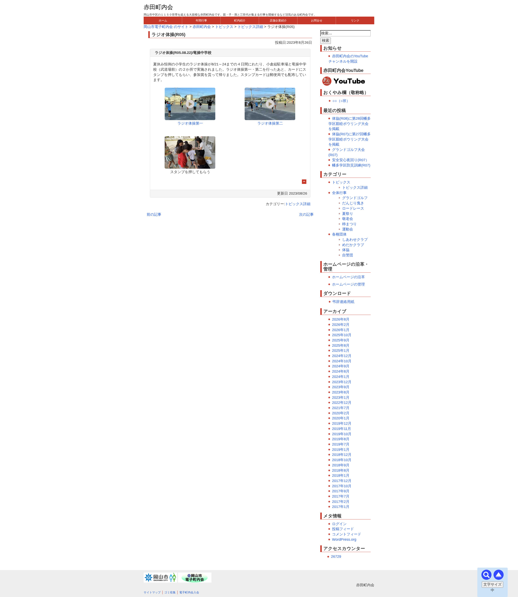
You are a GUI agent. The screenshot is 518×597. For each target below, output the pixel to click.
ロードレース (353, 208)
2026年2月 (340, 325)
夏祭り (347, 214)
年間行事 (201, 20)
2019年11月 (341, 429)
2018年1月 (340, 475)
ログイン (339, 524)
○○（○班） (341, 101)
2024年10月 (341, 361)
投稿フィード (343, 529)
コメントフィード (346, 534)
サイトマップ (152, 592)
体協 (345, 250)
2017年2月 (340, 502)
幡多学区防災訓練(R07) (351, 165)
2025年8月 (340, 345)
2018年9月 (340, 465)
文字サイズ (492, 584)
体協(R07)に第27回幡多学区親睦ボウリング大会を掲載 (349, 139)
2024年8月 (340, 371)
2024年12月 (341, 356)
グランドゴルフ (355, 198)
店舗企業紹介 (278, 20)
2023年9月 (340, 387)
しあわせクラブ (355, 240)
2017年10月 (341, 486)
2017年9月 (340, 491)
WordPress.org (344, 539)
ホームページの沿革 (348, 277)
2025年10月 (341, 335)
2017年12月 (341, 481)
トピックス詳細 (297, 204)
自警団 (347, 255)
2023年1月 (340, 398)
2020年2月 (340, 413)
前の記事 (154, 214)
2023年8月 (340, 392)
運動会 (347, 229)
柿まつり (349, 224)
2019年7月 (340, 444)
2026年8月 (340, 319)
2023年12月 (341, 382)
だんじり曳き (353, 203)
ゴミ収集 (170, 592)
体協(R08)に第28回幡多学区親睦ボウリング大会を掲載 (349, 123)
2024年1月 (340, 377)
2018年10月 (341, 460)
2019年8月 (340, 439)
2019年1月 (340, 450)
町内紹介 (239, 20)
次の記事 (306, 214)
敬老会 (347, 219)
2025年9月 (340, 340)
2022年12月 (341, 403)
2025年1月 (340, 351)
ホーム (163, 20)
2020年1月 (340, 418)
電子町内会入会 (189, 592)
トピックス (341, 182)
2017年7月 (340, 496)
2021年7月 (340, 408)
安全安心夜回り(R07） (350, 160)
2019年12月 (341, 423)
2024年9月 (340, 366)
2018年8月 (340, 470)
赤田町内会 (158, 7)
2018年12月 (341, 455)
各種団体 (339, 234)
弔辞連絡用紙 (343, 302)
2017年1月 (340, 507)
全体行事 (339, 193)
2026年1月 (340, 330)
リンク (355, 20)
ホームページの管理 (348, 284)
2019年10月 (341, 434)
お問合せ (316, 20)
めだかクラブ (353, 245)
